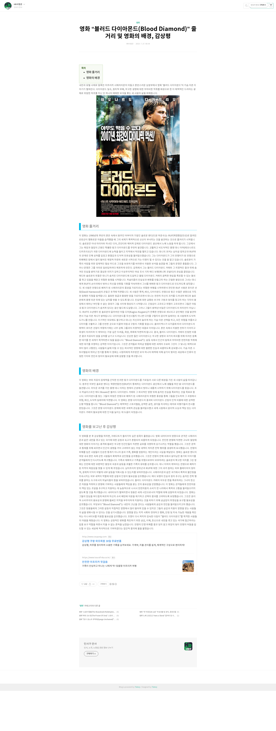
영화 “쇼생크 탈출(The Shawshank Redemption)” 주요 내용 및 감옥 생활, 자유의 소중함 (97, 612)
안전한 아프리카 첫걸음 (95, 562)
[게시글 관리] (93, 584)
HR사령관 (18, 4)
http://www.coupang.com (94, 537)
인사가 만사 (90, 643)
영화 (138, 23)
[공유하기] (90, 584)
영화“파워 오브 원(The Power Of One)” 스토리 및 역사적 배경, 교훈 (97, 616)
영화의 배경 (93, 78)
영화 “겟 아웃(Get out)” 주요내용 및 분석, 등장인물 (157, 612)
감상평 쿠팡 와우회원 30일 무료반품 (101, 541)
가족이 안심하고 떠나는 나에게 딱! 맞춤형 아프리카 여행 (109, 566)
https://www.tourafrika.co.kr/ (96, 558)
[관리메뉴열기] (271, 5)
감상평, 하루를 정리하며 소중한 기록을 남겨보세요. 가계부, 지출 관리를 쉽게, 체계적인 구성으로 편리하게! (133, 545)
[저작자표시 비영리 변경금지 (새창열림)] (113, 584)
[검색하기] (246, 5)
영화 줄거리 (93, 72)
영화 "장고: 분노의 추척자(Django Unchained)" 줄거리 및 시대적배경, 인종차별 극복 (97, 619)
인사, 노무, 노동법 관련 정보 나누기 (98, 648)
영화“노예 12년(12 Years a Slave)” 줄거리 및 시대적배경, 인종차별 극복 (157, 616)
